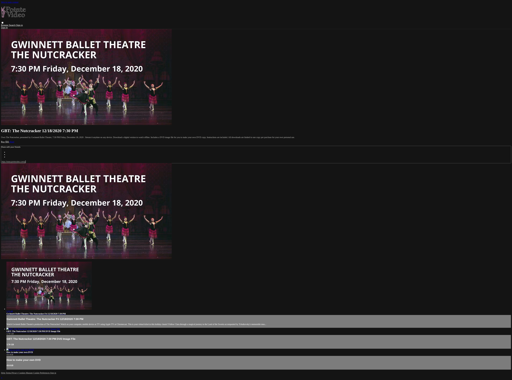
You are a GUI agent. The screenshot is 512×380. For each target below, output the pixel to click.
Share (11, 142)
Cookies (22, 373)
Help (3, 373)
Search (12, 25)
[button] (2, 23)
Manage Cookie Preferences (38, 373)
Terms (8, 373)
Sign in (19, 25)
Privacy (14, 373)
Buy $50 (5, 142)
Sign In (4, 28)
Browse (5, 25)
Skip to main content (9, 2)
